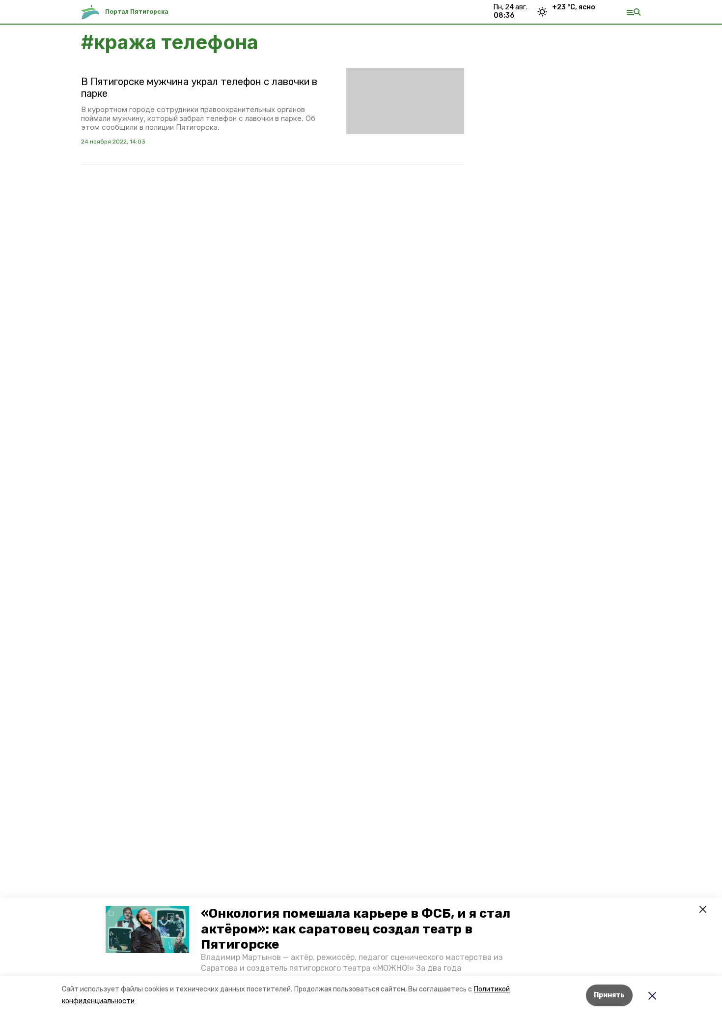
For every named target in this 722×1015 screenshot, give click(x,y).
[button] (147, 929)
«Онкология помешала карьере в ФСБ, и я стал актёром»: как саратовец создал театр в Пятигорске (355, 929)
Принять (609, 995)
